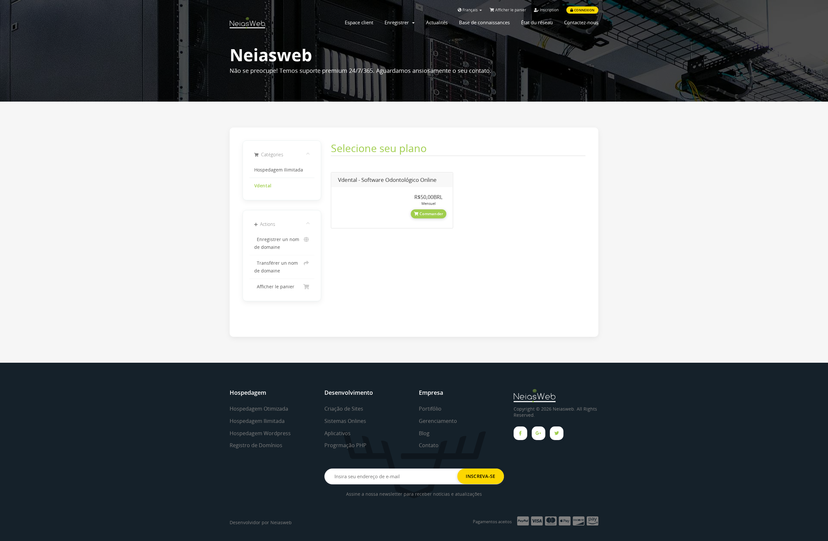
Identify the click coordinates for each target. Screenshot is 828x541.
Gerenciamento (438, 421)
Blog (424, 433)
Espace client (359, 22)
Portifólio (430, 408)
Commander (431, 213)
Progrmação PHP (345, 445)
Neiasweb (281, 522)
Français (470, 10)
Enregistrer (398, 22)
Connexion (583, 10)
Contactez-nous (581, 22)
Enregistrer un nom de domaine (276, 243)
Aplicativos (337, 433)
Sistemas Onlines (345, 421)
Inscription (549, 10)
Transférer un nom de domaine (276, 267)
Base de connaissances (484, 22)
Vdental (262, 186)
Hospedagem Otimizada (259, 408)
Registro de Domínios (256, 445)
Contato (429, 445)
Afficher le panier (510, 10)
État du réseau (537, 22)
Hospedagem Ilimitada (278, 170)
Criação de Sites (343, 408)
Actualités (437, 22)
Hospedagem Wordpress (260, 433)
